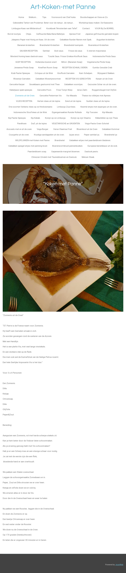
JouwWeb (119, 565)
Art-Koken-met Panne (63, 7)
